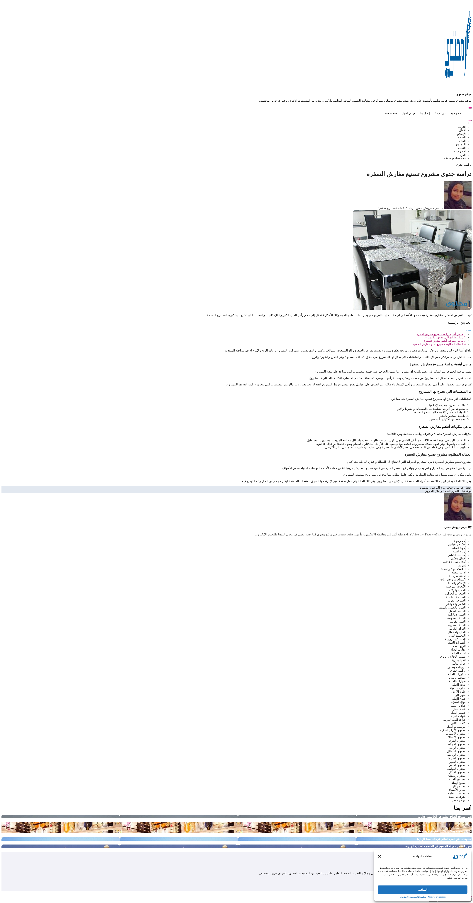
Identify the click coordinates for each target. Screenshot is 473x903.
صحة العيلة (459, 684)
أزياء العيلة (459, 551)
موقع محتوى (464, 94)
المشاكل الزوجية (455, 639)
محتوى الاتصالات (455, 737)
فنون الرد (460, 695)
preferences (390, 113)
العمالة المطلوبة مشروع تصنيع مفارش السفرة (438, 344)
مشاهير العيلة (457, 779)
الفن (463, 154)
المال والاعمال (457, 632)
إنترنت (462, 126)
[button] (379, 856)
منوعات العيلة (457, 796)
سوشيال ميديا (457, 677)
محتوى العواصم (456, 768)
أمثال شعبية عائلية (454, 561)
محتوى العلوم (457, 765)
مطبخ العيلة (458, 782)
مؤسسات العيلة (456, 726)
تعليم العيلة (459, 653)
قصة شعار (459, 709)
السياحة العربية (456, 600)
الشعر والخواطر (456, 604)
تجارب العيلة (458, 649)
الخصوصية (456, 113)
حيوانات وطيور (457, 667)
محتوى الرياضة (456, 754)
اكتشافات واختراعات (453, 579)
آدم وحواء (460, 151)
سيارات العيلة (457, 681)
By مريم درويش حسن (429, 208)
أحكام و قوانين (457, 544)
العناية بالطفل (457, 611)
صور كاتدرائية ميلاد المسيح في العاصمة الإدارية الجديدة (438, 846)
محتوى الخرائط (456, 744)
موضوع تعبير (458, 800)
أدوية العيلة (459, 547)
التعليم (462, 147)
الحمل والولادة (457, 590)
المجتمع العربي (457, 635)
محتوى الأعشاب (456, 733)
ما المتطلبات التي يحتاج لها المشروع (444, 337)
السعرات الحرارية (455, 593)
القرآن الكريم (457, 628)
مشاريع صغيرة (387, 208)
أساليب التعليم (457, 554)
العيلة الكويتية (457, 621)
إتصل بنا (425, 113)
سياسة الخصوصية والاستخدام (413, 897)
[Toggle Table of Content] (469, 330)
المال (462, 140)
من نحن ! (440, 113)
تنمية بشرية (459, 660)
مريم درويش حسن (455, 526)
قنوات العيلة (458, 716)
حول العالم (459, 663)
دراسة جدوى (464, 164)
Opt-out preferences (437, 897)
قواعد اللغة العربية (454, 719)
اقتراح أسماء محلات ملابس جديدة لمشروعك (445, 831)
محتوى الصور (457, 761)
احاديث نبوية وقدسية (453, 569)
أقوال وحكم (458, 558)
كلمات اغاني (458, 723)
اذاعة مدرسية (457, 576)
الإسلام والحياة (457, 583)
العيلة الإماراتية (457, 614)
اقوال (462, 130)
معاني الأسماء (457, 789)
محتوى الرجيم (457, 747)
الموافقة (423, 889)
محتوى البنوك (457, 740)
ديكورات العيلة (457, 674)
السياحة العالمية (456, 597)
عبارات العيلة (458, 688)
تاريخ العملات (458, 646)
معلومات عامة (457, 793)
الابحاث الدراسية (456, 586)
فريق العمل (408, 113)
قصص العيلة (458, 712)
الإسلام (461, 133)
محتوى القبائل (457, 772)
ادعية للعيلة (459, 572)
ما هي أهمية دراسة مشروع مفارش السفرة (440, 334)
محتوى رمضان (457, 775)
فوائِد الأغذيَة (458, 702)
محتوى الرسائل (456, 751)
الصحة (462, 137)
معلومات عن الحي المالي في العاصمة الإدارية (444, 838)
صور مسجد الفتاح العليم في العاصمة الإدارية (445, 816)
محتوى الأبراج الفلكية (453, 730)
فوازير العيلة (458, 705)
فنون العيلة (459, 698)
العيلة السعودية (456, 618)
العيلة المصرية (457, 625)
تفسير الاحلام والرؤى (453, 656)
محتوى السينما (457, 758)
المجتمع (461, 144)
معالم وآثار (459, 786)
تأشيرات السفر (456, 642)
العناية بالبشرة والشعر (452, 607)
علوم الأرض (458, 691)
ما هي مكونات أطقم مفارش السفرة (443, 340)
